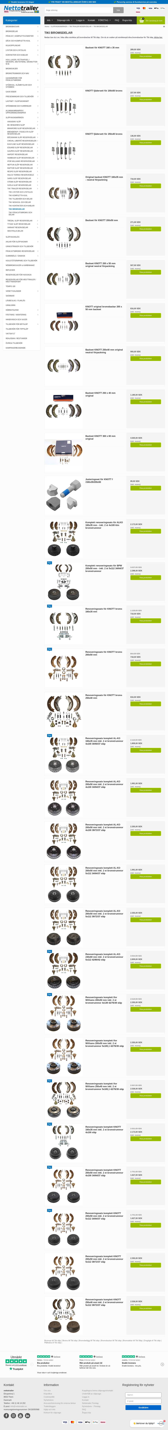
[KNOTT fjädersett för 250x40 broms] (63, 150)
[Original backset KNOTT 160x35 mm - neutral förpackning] (63, 193)
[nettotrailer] (21, 9)
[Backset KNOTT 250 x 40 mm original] (63, 409)
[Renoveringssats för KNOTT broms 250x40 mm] (63, 711)
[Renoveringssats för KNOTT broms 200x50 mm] (63, 668)
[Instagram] (13, 1416)
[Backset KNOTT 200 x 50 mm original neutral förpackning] (63, 279)
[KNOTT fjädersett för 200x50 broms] (63, 107)
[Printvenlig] (164, 26)
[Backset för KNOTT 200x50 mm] (63, 236)
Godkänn (143, 1407)
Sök (118, 10)
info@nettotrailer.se (18, 1406)
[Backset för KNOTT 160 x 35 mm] (63, 63)
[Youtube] (20, 1416)
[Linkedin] (27, 1416)
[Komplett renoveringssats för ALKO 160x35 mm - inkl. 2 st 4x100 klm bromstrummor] (63, 538)
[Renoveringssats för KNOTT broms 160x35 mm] (63, 625)
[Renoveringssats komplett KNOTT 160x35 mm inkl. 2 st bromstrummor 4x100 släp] (63, 1143)
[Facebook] (6, 1416)
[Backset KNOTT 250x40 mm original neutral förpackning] (63, 366)
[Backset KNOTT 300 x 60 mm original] (63, 452)
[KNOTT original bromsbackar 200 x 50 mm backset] (63, 322)
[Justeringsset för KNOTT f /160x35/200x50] (63, 495)
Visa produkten (145, 56)
